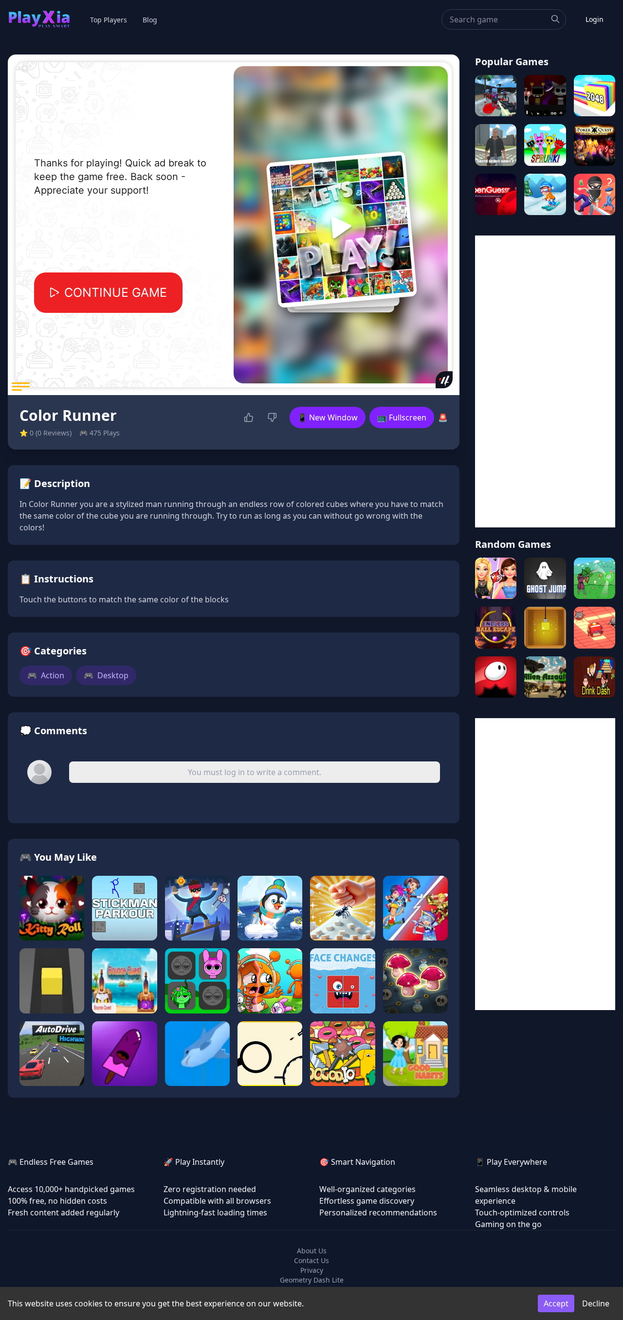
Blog (150, 19)
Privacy (311, 1270)
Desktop (106, 675)
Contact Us (311, 1260)
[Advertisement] (545, 381)
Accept (556, 1303)
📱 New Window (327, 417)
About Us (312, 1250)
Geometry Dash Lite (312, 1279)
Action (45, 675)
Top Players (108, 19)
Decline (595, 1303)
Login (595, 19)
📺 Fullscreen (401, 417)
